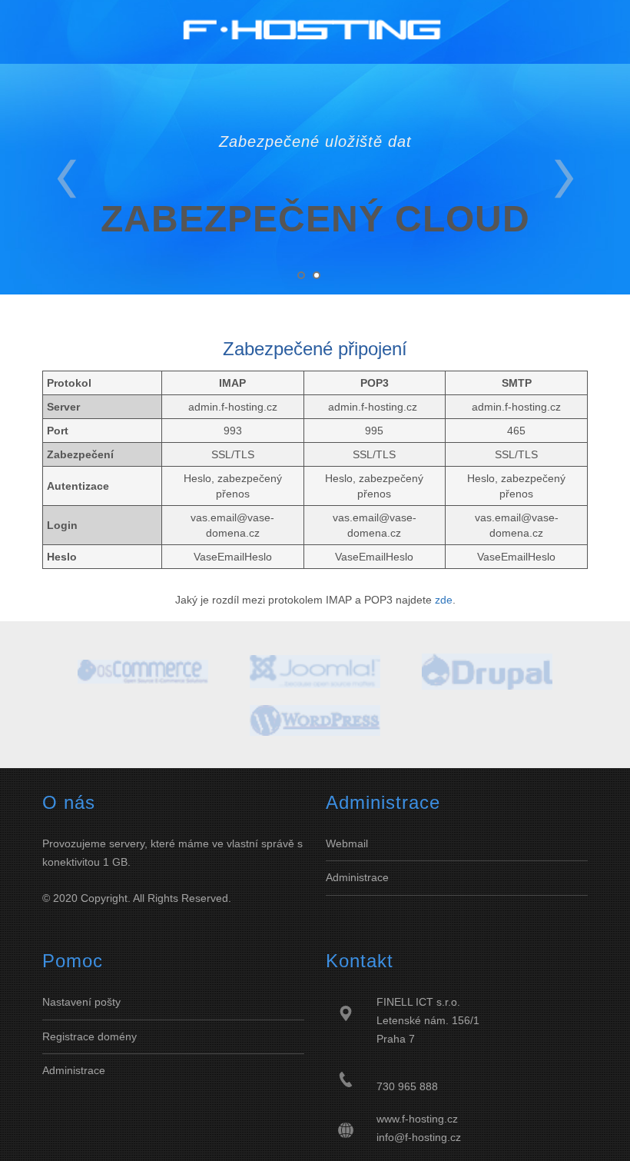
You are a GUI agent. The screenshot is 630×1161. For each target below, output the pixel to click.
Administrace (357, 877)
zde (444, 600)
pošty (106, 1002)
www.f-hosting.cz (417, 1119)
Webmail (347, 843)
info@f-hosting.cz (418, 1137)
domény (117, 1036)
